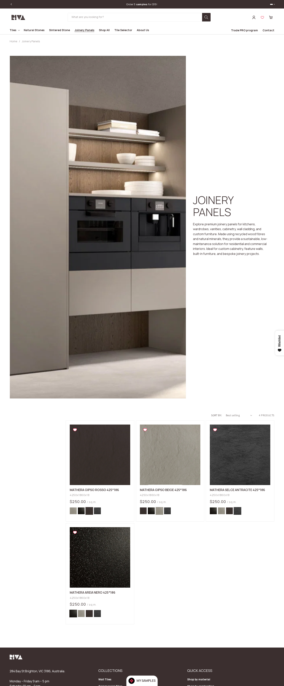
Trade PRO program (244, 30)
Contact (268, 30)
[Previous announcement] (11, 4)
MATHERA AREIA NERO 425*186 (92, 592)
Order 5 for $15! (141, 4)
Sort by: (216, 415)
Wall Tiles (104, 679)
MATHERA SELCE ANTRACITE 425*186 (237, 490)
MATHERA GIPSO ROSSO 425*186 (94, 490)
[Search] (206, 17)
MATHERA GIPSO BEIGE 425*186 (163, 490)
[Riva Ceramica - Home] (16, 658)
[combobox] (139, 17)
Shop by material (198, 679)
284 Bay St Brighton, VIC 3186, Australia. (37, 671)
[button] (271, 17)
